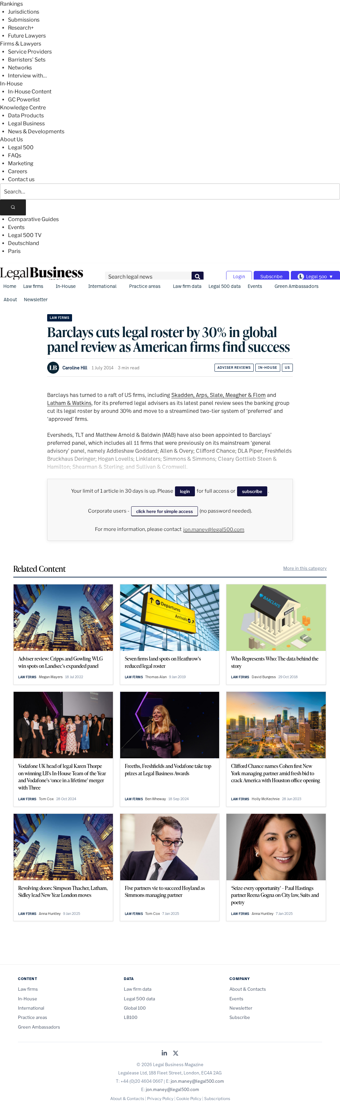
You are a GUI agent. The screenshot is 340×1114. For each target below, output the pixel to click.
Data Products (26, 115)
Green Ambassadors (296, 286)
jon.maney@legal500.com (213, 530)
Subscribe (271, 276)
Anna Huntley (50, 913)
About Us (11, 139)
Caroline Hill (74, 368)
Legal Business (26, 123)
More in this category (305, 568)
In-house (267, 367)
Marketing (21, 163)
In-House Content (29, 91)
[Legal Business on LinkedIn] (164, 1053)
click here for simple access (164, 511)
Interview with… (27, 75)
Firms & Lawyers (20, 44)
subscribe (252, 491)
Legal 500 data (225, 286)
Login (239, 276)
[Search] (13, 207)
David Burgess (264, 677)
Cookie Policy (188, 1098)
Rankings (11, 4)
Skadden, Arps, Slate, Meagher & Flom (218, 394)
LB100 (130, 1017)
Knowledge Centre (23, 107)
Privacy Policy (160, 1098)
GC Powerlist (24, 99)
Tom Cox (46, 799)
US (287, 367)
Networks (20, 67)
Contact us (21, 179)
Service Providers (30, 52)
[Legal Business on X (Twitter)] (176, 1053)
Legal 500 (21, 147)
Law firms (33, 286)
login (185, 491)
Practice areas (144, 286)
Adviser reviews (234, 367)
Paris (14, 251)
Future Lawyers (27, 36)
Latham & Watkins (69, 402)
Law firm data (187, 286)
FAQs (14, 155)
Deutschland (23, 243)
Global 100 (135, 1008)
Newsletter (35, 299)
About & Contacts (247, 989)
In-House (11, 83)
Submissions (24, 20)
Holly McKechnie (266, 799)
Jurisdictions (23, 12)
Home (9, 286)
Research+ (21, 28)
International (102, 286)
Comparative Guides (33, 219)
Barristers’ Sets (26, 60)
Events (16, 227)
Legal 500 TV (25, 235)
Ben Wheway (155, 799)
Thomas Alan (156, 677)
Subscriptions (217, 1098)
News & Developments (36, 131)
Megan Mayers (51, 677)
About (10, 299)
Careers (17, 171)
